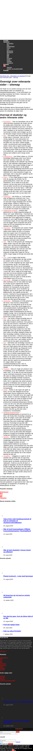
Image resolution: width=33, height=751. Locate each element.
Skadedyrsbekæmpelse (11, 412)
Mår (8, 57)
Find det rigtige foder (11, 625)
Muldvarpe (10, 51)
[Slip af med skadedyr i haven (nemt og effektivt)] (12, 547)
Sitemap (9, 67)
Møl (8, 55)
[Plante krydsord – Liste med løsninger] (12, 573)
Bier (8, 45)
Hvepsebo (6, 228)
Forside (5, 40)
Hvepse (2, 669)
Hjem (1, 76)
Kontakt (5, 70)
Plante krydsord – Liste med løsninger (18, 576)
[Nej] (15, 750)
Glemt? (18, 742)
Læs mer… (3, 651)
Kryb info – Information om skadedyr (14, 76)
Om (4, 66)
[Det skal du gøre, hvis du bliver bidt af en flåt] (12, 613)
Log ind (10, 744)
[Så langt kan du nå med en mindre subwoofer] (12, 592)
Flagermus (7, 196)
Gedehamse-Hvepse (10, 210)
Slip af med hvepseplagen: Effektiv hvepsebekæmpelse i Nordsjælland (17, 530)
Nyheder (6, 64)
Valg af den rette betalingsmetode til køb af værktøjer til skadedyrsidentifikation (17, 520)
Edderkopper (11, 46)
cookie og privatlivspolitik (7, 680)
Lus (8, 49)
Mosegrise (10, 52)
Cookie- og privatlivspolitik (15, 69)
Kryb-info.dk (19, 728)
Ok (13, 750)
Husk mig (5, 744)
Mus (8, 54)
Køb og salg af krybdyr (12, 631)
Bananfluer (10, 43)
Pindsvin (9, 58)
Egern (8, 48)
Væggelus (10, 63)
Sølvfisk (9, 61)
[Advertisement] (16, 29)
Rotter (8, 60)
